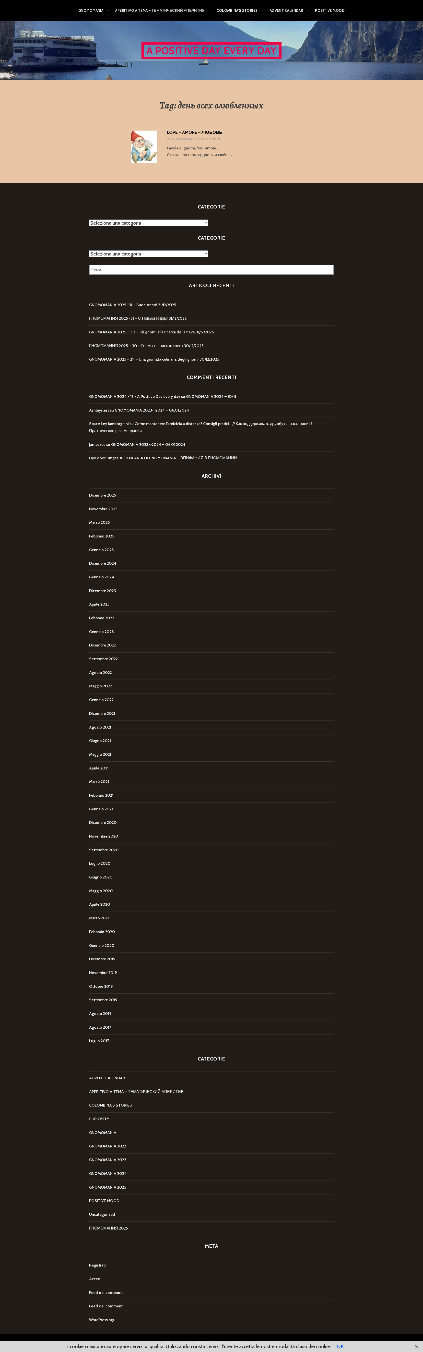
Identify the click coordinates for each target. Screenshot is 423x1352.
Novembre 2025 (103, 509)
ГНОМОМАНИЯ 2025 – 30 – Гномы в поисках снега (136, 345)
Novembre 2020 (103, 836)
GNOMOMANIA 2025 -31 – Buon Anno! (123, 305)
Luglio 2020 (100, 863)
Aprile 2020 (99, 904)
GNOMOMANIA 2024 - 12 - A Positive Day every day (134, 396)
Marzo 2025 (99, 522)
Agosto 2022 (100, 672)
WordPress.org (101, 1319)
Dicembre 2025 (102, 495)
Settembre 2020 (104, 850)
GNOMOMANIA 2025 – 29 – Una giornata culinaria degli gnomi (144, 359)
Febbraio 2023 (101, 618)
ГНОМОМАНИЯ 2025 (108, 1228)
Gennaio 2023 (101, 631)
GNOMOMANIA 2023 (107, 1159)
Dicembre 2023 (102, 590)
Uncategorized (102, 1214)
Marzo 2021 (99, 781)
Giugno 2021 (100, 740)
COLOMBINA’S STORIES (237, 10)
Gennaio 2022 (101, 699)
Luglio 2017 (99, 1040)
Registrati (97, 1265)
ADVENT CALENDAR (286, 10)
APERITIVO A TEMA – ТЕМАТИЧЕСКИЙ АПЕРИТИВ (160, 10)
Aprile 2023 (99, 604)
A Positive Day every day (211, 51)
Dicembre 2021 (102, 713)
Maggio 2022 (100, 686)
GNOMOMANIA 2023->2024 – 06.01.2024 (152, 410)
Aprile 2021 (98, 768)
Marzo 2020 (100, 918)
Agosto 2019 (100, 1013)
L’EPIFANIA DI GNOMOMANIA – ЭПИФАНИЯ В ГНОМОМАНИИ (180, 458)
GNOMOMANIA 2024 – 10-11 (211, 396)
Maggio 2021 (100, 754)
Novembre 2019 (103, 972)
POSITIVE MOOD (330, 10)
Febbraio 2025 (101, 536)
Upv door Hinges (103, 458)
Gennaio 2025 (101, 550)
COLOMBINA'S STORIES (110, 1105)
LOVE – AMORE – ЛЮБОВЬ (194, 132)
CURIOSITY (99, 1119)
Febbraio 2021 (101, 795)
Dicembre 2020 (103, 822)
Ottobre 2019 (101, 986)
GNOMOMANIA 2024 (108, 1173)
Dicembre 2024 (102, 563)
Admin (215, 139)
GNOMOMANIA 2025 (107, 1187)
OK (340, 1346)
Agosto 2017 (100, 1027)
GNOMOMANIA (91, 10)
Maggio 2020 (101, 891)
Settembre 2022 (103, 659)
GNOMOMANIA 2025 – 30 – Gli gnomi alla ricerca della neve (142, 332)
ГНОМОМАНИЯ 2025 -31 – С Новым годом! (128, 318)
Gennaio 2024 (101, 577)
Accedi (95, 1279)
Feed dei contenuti (106, 1292)
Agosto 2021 (100, 727)
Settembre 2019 (103, 1000)
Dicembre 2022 (102, 645)
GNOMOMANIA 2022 (107, 1146)
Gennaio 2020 (102, 945)
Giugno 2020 (101, 877)
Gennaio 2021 (101, 809)
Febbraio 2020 (102, 931)
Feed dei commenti (106, 1306)
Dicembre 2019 (102, 959)
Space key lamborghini (109, 423)
